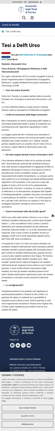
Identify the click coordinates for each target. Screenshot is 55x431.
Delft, (4, 59)
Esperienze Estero (3, 32)
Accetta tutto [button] (27, 416)
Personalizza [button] (27, 424)
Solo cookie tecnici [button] (27, 408)
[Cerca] (24, 18)
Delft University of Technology (33, 55)
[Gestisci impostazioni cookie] (53, 215)
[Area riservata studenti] (41, 2)
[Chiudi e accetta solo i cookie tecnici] (49, 378)
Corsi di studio (10, 24)
